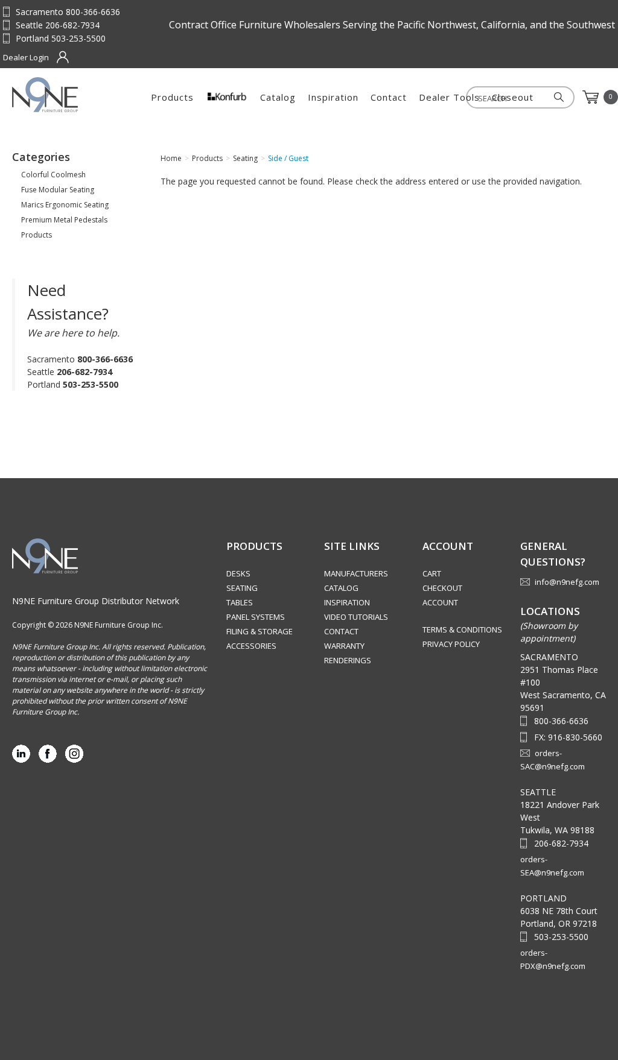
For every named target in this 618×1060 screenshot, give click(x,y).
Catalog (278, 97)
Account (440, 602)
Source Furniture (71, 94)
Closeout (513, 97)
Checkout (442, 587)
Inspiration (333, 97)
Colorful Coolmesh (53, 174)
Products (172, 97)
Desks (238, 573)
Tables (239, 602)
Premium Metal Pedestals (64, 220)
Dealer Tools (449, 97)
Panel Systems (255, 616)
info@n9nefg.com (567, 581)
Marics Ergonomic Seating (65, 205)
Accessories (251, 645)
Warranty (344, 645)
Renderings (347, 660)
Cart (431, 573)
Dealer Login (26, 57)
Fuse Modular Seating (57, 190)
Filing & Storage (259, 631)
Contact (389, 97)
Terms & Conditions (462, 629)
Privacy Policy (451, 644)
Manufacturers (356, 573)
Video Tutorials (356, 616)
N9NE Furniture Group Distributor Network (95, 601)
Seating (242, 587)
